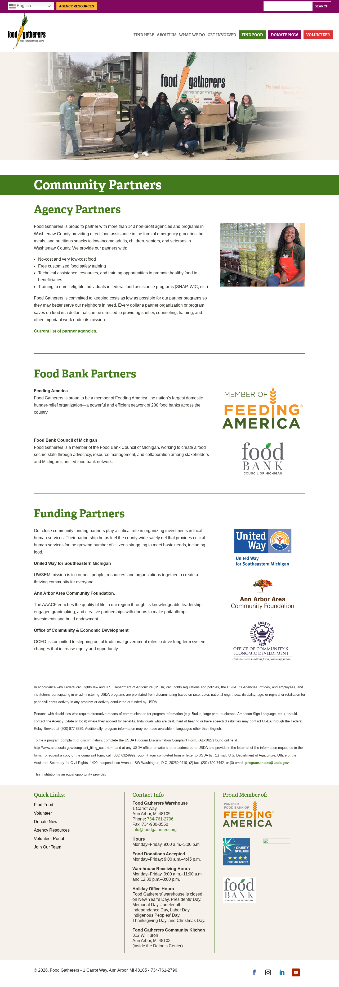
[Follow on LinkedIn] (282, 972)
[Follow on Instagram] (268, 972)
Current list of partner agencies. (65, 331)
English (23, 5)
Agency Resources (76, 6)
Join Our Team (47, 847)
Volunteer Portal (49, 839)
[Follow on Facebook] (254, 972)
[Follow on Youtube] (296, 972)
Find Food (252, 35)
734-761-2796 (160, 819)
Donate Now (284, 35)
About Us (166, 35)
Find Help (143, 35)
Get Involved (222, 35)
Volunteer (318, 35)
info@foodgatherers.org (154, 829)
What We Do (192, 35)
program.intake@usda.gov (267, 763)
